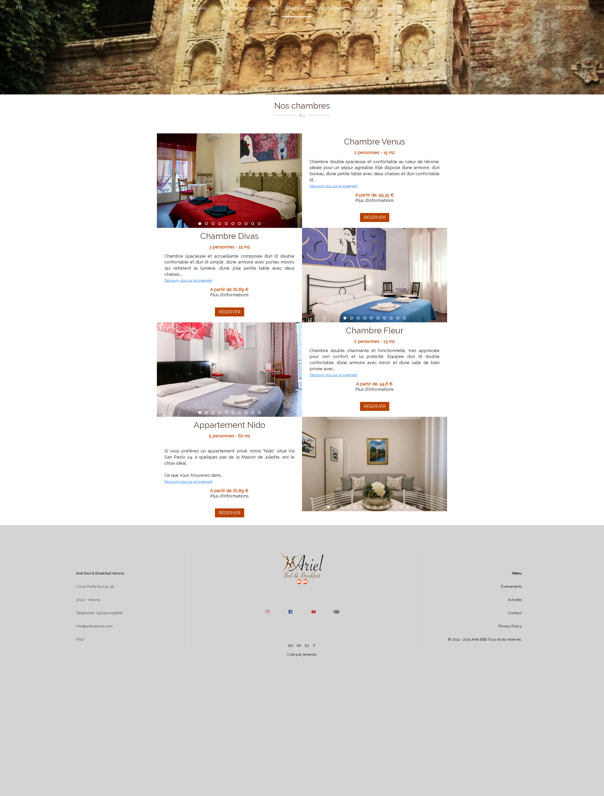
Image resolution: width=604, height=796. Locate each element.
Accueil (197, 8)
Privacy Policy (510, 626)
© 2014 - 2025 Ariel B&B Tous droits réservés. (485, 639)
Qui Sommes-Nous (235, 8)
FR (299, 646)
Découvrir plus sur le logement (333, 186)
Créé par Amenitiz (302, 654)
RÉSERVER (574, 8)
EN (290, 646)
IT (314, 646)
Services (386, 8)
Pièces (270, 8)
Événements (511, 586)
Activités (515, 600)
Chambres (296, 8)
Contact (360, 8)
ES (307, 646)
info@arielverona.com (94, 626)
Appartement (330, 8)
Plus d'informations (374, 200)
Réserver (375, 217)
